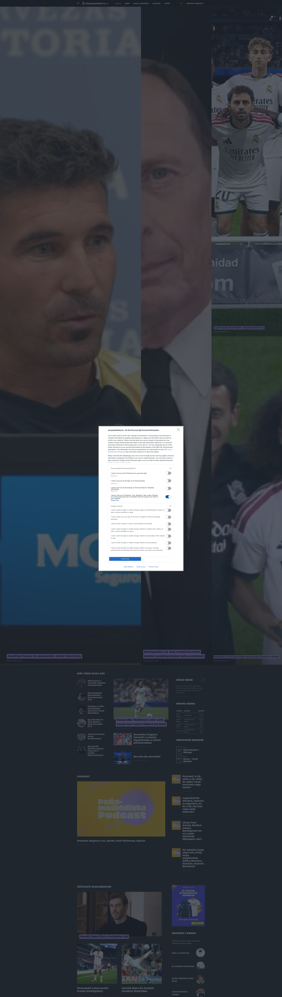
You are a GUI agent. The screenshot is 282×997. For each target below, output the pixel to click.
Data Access (141, 567)
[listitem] (141, 468)
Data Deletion (128, 567)
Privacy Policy (153, 567)
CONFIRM (125, 559)
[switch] (168, 473)
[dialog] (141, 498)
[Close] (179, 430)
